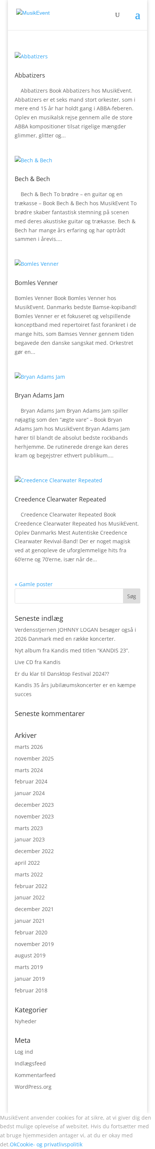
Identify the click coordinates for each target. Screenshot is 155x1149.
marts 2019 (29, 967)
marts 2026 (29, 746)
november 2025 (34, 758)
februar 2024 (31, 781)
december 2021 (34, 909)
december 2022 (34, 851)
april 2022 (27, 862)
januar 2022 (30, 897)
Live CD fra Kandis (38, 662)
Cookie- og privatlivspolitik (49, 1144)
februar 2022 (31, 886)
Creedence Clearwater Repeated (60, 499)
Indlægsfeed (30, 1063)
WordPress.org (33, 1086)
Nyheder (25, 1021)
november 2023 (34, 816)
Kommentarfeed (35, 1075)
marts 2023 (29, 828)
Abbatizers (30, 75)
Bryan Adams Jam (39, 395)
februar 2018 (31, 990)
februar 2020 (31, 932)
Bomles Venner (36, 283)
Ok (13, 1144)
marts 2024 (29, 770)
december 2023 (34, 804)
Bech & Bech (32, 179)
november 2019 (34, 944)
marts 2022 (29, 874)
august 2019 (30, 955)
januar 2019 (30, 978)
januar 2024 (30, 793)
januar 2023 (30, 839)
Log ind (24, 1051)
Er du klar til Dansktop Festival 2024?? (62, 673)
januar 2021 (30, 920)
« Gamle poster (34, 584)
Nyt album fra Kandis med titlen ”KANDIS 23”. (72, 650)
